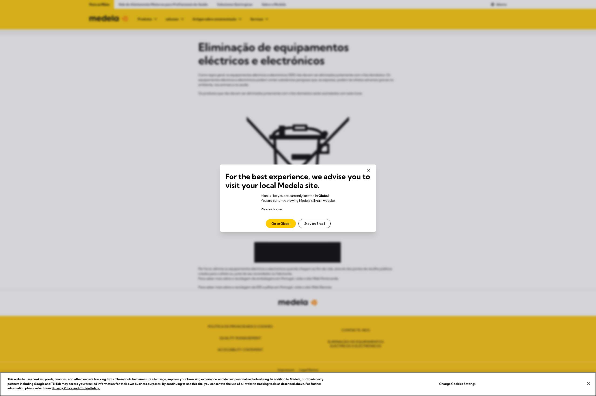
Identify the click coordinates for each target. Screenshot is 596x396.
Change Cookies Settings (457, 384)
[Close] (588, 384)
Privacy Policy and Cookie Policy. (76, 388)
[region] (298, 384)
